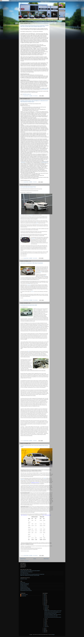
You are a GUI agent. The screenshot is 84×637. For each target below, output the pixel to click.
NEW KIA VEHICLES (27, 21)
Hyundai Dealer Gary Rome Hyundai (26, 590)
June (45, 621)
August (46, 618)
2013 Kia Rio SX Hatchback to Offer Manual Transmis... (52, 614)
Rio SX (45, 275)
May (45, 622)
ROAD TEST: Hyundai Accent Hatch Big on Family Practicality (29, 575)
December (46, 605)
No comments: (35, 95)
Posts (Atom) (27, 560)
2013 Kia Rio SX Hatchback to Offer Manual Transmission (31, 263)
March (46, 625)
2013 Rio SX (32, 291)
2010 (45, 629)
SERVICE (45, 21)
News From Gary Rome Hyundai (25, 589)
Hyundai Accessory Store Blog (25, 588)
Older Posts (46, 558)
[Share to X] (41, 95)
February (46, 626)
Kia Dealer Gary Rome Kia (24, 584)
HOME (22, 21)
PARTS (50, 21)
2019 (45, 595)
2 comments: (35, 440)
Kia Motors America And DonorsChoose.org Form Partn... (53, 610)
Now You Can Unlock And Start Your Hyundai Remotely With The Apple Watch (32, 574)
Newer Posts (23, 558)
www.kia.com (23, 162)
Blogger (53, 634)
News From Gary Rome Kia (24, 583)
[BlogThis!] (40, 95)
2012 (45, 604)
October (46, 608)
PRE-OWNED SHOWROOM (37, 21)
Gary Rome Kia (22, 582)
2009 (45, 630)
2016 (45, 599)
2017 (45, 598)
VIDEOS (54, 21)
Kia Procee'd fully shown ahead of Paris (28, 186)
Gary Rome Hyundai (24, 594)
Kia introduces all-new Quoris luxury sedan (28, 305)
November (46, 607)
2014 (45, 602)
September (46, 609)
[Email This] (39, 95)
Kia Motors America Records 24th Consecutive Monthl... (53, 617)
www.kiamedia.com (45, 89)
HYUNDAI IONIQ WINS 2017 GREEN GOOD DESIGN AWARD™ (30, 570)
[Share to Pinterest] (43, 95)
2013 (45, 603)
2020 (45, 594)
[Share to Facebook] (42, 95)
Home (34, 558)
